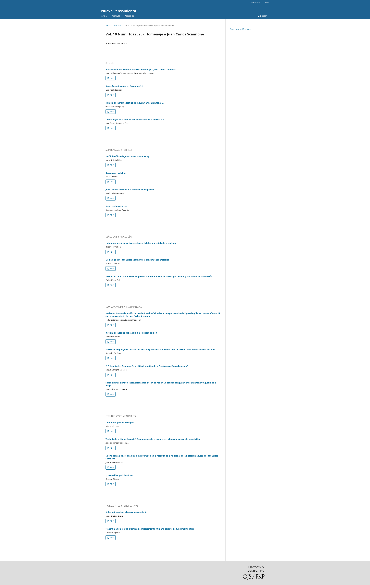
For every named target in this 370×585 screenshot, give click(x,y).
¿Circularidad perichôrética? (119, 475)
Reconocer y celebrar (116, 173)
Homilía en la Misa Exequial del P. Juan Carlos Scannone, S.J (135, 102)
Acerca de (130, 15)
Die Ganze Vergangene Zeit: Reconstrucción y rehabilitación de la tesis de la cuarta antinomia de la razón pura (160, 349)
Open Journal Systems (240, 29)
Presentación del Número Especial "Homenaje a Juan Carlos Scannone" (141, 69)
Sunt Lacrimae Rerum (116, 206)
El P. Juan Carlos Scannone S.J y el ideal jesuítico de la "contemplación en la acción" (147, 366)
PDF (112, 78)
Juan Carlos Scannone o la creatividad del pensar (130, 189)
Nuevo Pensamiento (118, 10)
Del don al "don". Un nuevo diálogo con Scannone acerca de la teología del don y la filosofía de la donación (159, 276)
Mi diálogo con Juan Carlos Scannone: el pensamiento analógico (137, 259)
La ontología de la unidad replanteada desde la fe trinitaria (135, 119)
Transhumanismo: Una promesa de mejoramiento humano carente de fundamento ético (150, 528)
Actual (104, 15)
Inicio (108, 25)
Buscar (263, 15)
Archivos (116, 15)
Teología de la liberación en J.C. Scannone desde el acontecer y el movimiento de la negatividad (153, 439)
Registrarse (255, 2)
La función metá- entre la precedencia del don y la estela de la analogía (141, 243)
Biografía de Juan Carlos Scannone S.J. (124, 86)
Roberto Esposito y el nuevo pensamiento (126, 512)
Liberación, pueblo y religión (120, 422)
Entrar (266, 2)
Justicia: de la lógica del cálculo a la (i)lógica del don (131, 332)
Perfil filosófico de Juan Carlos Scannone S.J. (128, 156)
